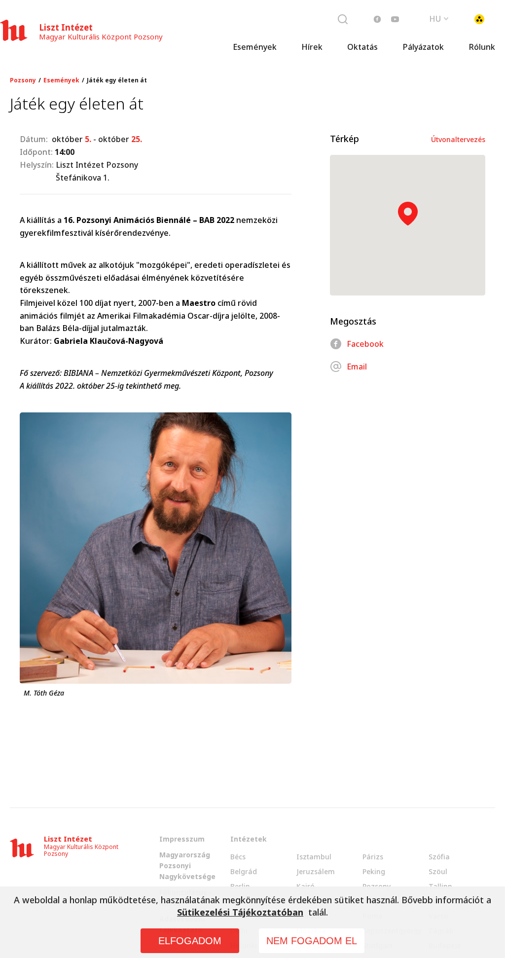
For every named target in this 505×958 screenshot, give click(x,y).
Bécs (238, 856)
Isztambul (313, 856)
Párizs (372, 856)
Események (255, 46)
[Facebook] (377, 19)
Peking (373, 871)
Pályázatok (423, 46)
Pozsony (23, 80)
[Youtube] (395, 19)
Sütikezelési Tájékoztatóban (240, 912)
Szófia (439, 856)
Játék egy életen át (117, 80)
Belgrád (243, 871)
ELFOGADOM (189, 940)
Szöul (438, 871)
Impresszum (182, 839)
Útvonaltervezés (458, 139)
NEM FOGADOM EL (311, 940)
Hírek (312, 46)
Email (357, 366)
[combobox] (439, 17)
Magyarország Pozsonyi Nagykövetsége (187, 865)
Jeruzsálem (315, 871)
